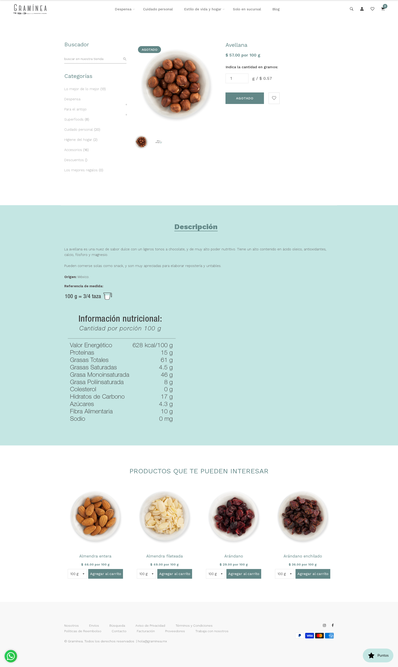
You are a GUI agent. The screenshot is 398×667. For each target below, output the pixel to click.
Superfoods (74, 119)
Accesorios (73, 150)
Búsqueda (117, 625)
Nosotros (71, 625)
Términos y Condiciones (194, 625)
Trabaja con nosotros (211, 631)
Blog (276, 9)
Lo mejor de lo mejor (81, 89)
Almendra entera (95, 556)
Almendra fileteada (164, 556)
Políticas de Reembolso (82, 631)
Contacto (119, 631)
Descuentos (74, 160)
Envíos (94, 625)
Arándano (233, 556)
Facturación (146, 631)
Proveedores (175, 631)
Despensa (123, 9)
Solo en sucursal (247, 9)
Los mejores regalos (81, 170)
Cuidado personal (158, 9)
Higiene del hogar (78, 140)
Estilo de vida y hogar (202, 9)
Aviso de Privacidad (150, 625)
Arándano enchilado (303, 556)
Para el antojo (75, 109)
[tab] (196, 227)
